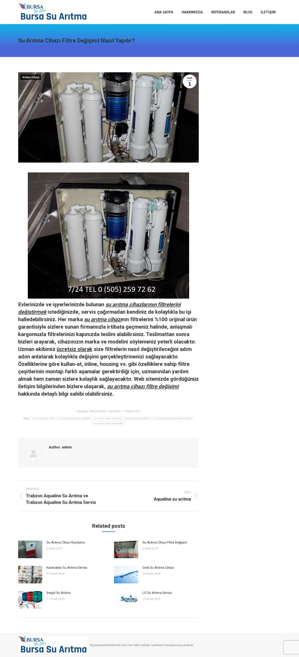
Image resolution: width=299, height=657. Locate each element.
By (115, 411)
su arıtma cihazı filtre (43, 418)
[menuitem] (163, 12)
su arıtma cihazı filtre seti (107, 418)
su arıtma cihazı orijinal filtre (108, 423)
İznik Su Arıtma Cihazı (158, 568)
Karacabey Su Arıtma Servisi (67, 568)
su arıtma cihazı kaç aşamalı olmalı (173, 418)
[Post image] (30, 549)
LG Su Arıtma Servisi (157, 593)
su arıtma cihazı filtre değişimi (74, 418)
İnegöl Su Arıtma (58, 593)
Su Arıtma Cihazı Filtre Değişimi (164, 542)
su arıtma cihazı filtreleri (137, 418)
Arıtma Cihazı (30, 77)
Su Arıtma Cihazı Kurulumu (66, 542)
